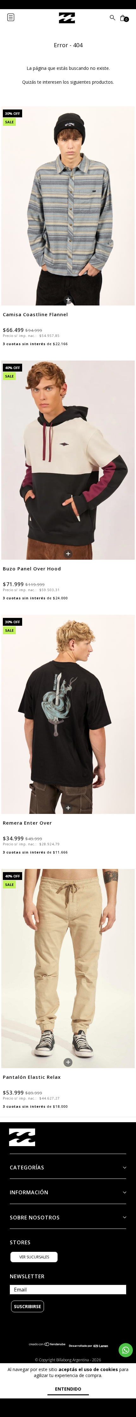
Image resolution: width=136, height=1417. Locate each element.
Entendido (68, 1389)
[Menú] (16, 18)
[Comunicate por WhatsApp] (126, 1350)
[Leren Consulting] (88, 1345)
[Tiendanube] (47, 1345)
